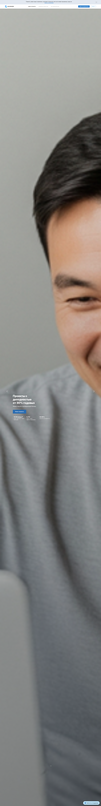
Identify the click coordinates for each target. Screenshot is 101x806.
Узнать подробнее (49, 2)
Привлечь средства (43, 6)
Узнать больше (19, 409)
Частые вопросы (55, 6)
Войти (93, 6)
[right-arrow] (94, 391)
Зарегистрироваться (83, 6)
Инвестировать (32, 6)
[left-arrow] (7, 391)
